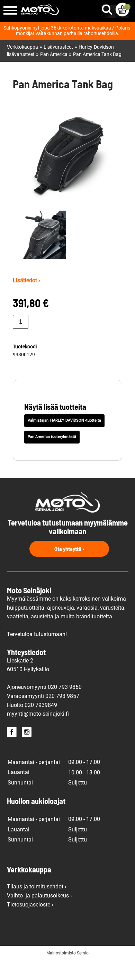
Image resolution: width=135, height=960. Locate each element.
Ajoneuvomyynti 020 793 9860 (44, 687)
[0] (122, 9)
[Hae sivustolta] (108, 8)
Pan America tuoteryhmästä (52, 436)
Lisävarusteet (58, 47)
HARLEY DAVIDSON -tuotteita (75, 420)
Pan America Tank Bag (97, 54)
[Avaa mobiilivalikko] (10, 11)
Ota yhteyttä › (69, 548)
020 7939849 (41, 705)
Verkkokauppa (22, 47)
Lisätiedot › (26, 280)
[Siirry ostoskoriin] (122, 9)
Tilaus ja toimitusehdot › (36, 886)
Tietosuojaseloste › (30, 904)
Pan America (54, 54)
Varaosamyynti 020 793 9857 (43, 696)
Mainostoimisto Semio (67, 953)
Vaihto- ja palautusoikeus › (39, 895)
